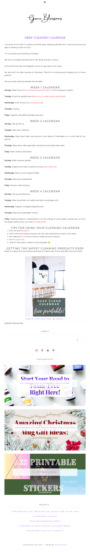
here (11, 251)
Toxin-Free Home (42, 319)
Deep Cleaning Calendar (45, 38)
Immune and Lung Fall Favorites (45, 531)
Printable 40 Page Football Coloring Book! (45, 526)
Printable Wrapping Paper (45, 521)
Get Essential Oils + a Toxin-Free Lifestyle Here (45, 383)
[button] (45, 2)
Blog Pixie (61, 545)
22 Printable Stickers (45, 472)
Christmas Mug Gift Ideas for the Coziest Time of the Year (45, 427)
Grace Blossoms (45, 18)
